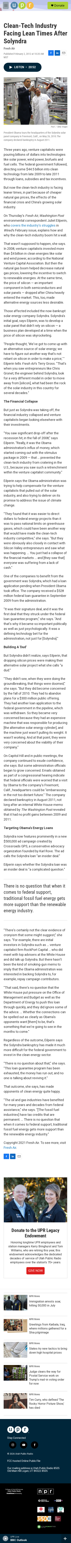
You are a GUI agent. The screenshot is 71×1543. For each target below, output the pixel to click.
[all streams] (66, 1538)
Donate (59, 5)
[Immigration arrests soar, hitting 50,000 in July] (15, 1302)
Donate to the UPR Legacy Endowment (35, 1233)
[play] (5, 1538)
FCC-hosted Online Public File (23, 1461)
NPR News (34, 1296)
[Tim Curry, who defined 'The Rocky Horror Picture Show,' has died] (15, 1401)
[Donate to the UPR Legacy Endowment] (35, 1200)
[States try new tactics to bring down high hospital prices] (15, 1350)
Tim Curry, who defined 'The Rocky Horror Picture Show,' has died (46, 1403)
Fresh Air (10, 1148)
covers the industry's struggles (33, 225)
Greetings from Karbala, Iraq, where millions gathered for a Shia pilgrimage (47, 1328)
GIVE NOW (35, 1271)
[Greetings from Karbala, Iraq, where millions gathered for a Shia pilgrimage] (15, 1325)
